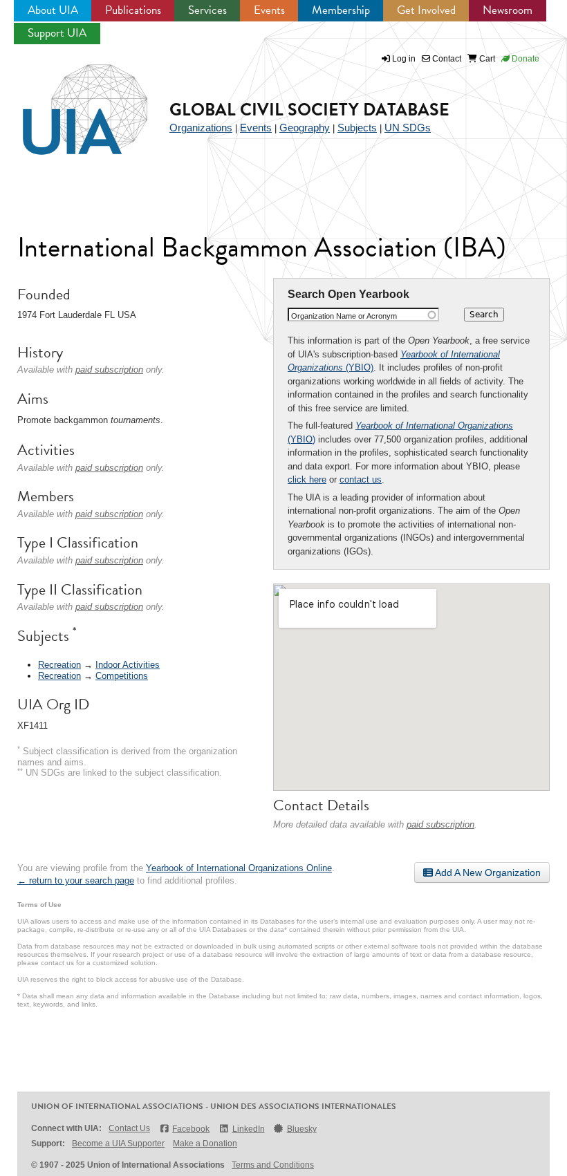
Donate (524, 59)
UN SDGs (407, 127)
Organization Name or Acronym (344, 316)
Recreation (59, 665)
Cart (486, 59)
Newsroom (507, 10)
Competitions (121, 676)
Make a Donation (205, 1143)
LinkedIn (248, 1129)
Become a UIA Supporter (118, 1143)
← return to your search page (75, 880)
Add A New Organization (487, 872)
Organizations (200, 127)
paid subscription (440, 824)
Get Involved (426, 10)
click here (307, 479)
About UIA (53, 10)
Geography (304, 127)
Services (207, 10)
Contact (445, 59)
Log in (404, 59)
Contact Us (129, 1128)
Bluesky (302, 1129)
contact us (361, 479)
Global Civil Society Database (309, 109)
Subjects (357, 127)
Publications (133, 10)
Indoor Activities (127, 665)
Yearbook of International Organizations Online (239, 868)
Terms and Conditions (273, 1165)
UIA (69, 102)
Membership (341, 10)
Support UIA (57, 32)
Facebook (191, 1129)
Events (269, 10)
